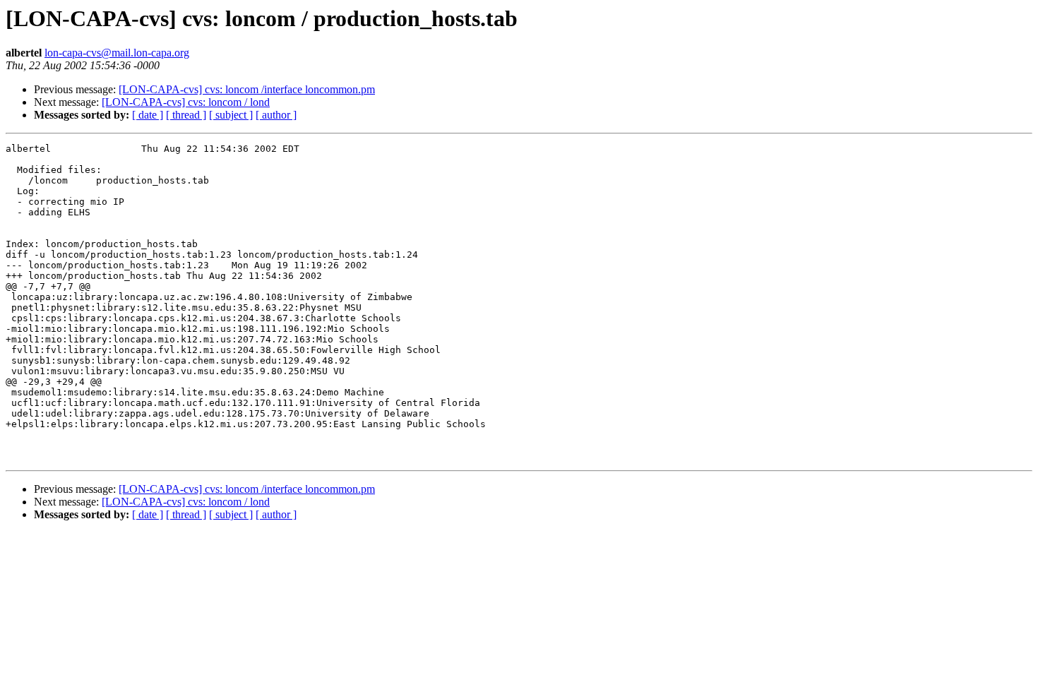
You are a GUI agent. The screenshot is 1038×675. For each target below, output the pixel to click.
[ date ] (147, 115)
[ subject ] (231, 115)
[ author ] (276, 115)
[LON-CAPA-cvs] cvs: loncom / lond (186, 102)
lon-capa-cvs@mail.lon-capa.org (116, 53)
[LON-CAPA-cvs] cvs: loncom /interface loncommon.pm (247, 89)
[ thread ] (186, 115)
